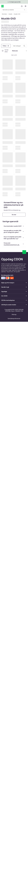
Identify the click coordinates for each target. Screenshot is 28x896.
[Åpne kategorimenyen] (25, 6)
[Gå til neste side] (25, 767)
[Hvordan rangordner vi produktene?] (2, 50)
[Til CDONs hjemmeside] (2, 6)
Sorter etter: (6, 50)
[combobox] (14, 9)
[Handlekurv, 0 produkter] (22, 6)
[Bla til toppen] (24, 826)
